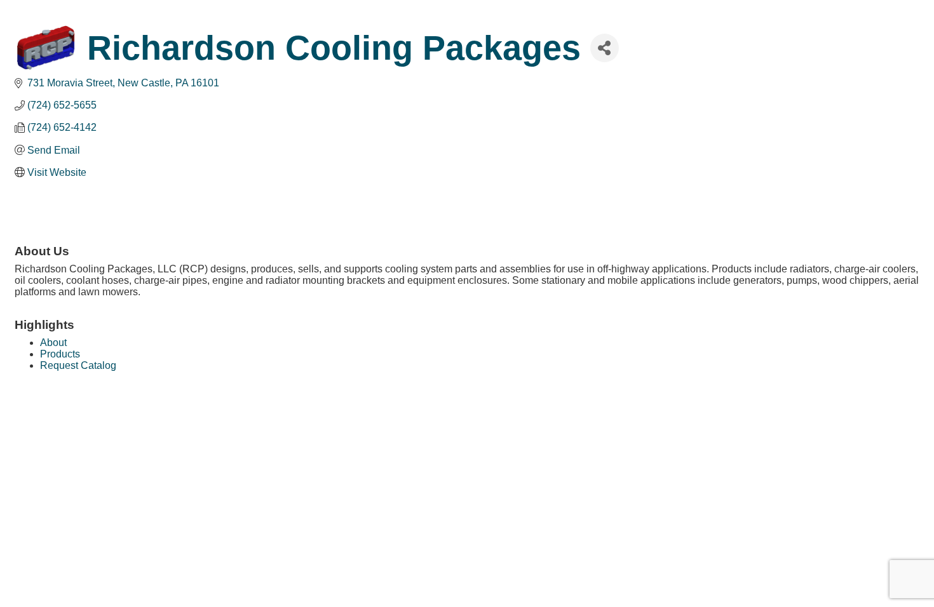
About (53, 342)
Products (60, 354)
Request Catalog (78, 365)
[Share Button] (604, 48)
